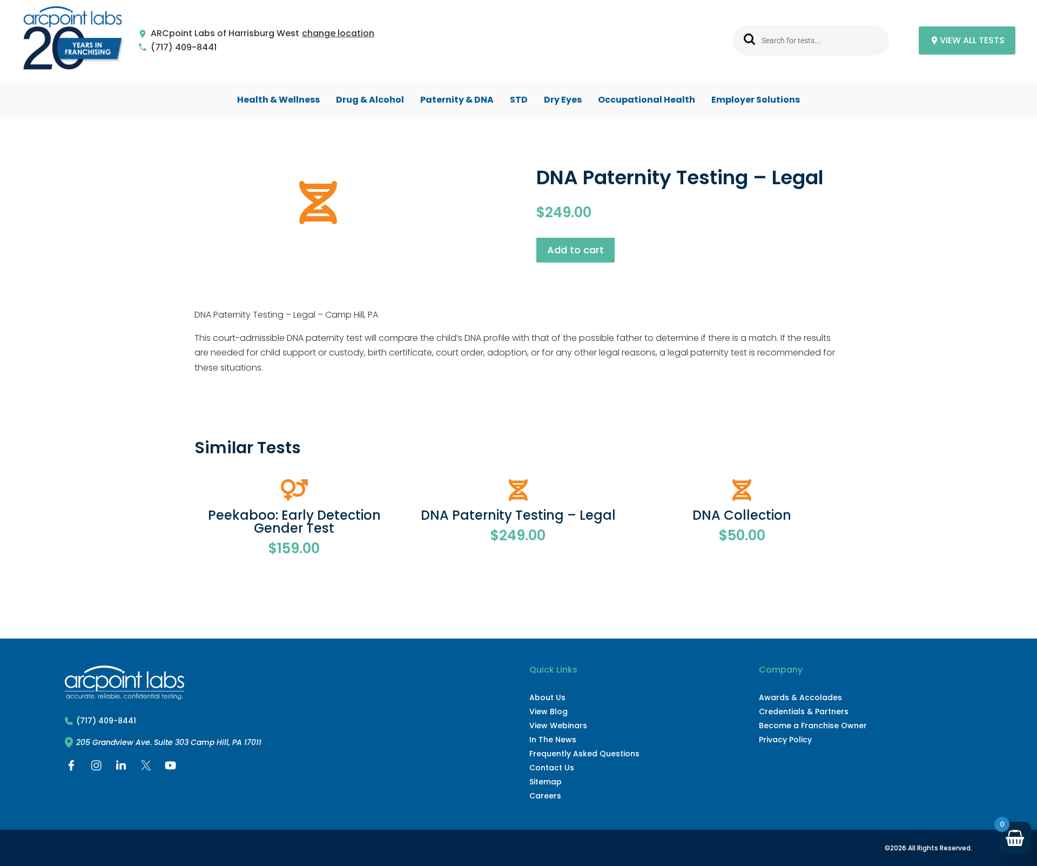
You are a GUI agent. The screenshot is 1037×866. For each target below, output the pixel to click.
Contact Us (551, 767)
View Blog (548, 711)
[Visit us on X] (145, 768)
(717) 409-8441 (184, 47)
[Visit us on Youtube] (170, 768)
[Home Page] (73, 41)
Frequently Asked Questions (584, 753)
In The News (552, 739)
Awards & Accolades (800, 697)
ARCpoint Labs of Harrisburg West (225, 33)
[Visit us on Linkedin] (121, 768)
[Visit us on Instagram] (96, 768)
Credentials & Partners (804, 711)
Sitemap (545, 781)
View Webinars (558, 725)
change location (338, 33)
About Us (547, 697)
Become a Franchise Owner (813, 725)
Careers (545, 795)
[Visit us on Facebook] (71, 768)
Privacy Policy (785, 739)
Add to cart (575, 250)
